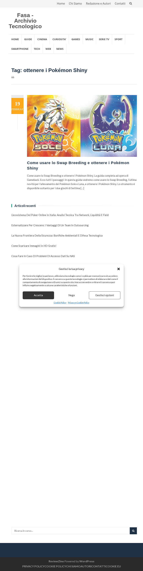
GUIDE (28, 39)
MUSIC (89, 39)
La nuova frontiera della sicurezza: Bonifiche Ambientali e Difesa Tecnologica (57, 235)
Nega (71, 295)
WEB (48, 48)
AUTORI (86, 566)
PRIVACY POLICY (33, 566)
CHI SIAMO (73, 566)
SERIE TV (104, 39)
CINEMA (42, 39)
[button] (118, 269)
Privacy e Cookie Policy (78, 302)
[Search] (133, 530)
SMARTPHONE (19, 48)
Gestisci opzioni (104, 295)
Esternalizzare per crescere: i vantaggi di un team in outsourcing (50, 225)
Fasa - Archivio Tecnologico (25, 20)
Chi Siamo (75, 3)
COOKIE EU (113, 566)
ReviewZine (56, 561)
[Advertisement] (37, 324)
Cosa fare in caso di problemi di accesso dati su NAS (43, 256)
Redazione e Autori (98, 3)
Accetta (38, 295)
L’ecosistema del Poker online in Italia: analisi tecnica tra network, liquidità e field (60, 214)
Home (61, 3)
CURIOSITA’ (59, 39)
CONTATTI (98, 566)
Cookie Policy (60, 302)
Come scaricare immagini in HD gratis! (33, 245)
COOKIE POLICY (55, 566)
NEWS (59, 48)
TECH (37, 48)
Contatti (120, 3)
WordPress (86, 561)
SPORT (118, 39)
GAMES (76, 39)
